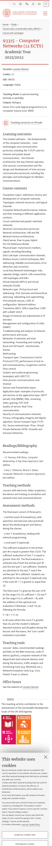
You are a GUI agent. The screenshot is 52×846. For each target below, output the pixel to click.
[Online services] (27, 4)
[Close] (45, 757)
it (46, 4)
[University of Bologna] (19, 13)
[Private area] (33, 4)
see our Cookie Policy (31, 824)
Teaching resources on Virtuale (26, 122)
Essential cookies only (25, 835)
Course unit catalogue (13, 33)
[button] (43, 13)
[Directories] (21, 4)
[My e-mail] (39, 4)
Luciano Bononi (21, 69)
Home (5, 24)
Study (14, 24)
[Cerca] (15, 4)
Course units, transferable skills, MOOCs (22, 28)
